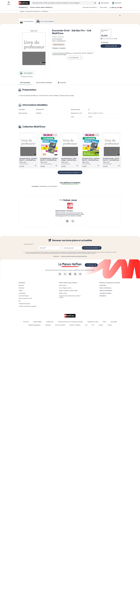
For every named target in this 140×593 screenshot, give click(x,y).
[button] (34, 48)
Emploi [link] (104, 321)
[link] (67, 221)
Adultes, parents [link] (63, 293)
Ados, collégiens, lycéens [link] (65, 288)
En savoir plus (56, 256)
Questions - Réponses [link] (75, 325)
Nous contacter (103, 7)
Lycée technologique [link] (24, 295)
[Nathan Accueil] (24, 3)
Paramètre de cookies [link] (93, 321)
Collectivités (102, 285)
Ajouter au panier (109, 46)
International (102, 295)
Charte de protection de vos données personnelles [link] (70, 321)
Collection (63, 82)
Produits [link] (110, 325)
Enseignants (22, 282)
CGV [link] (93, 325)
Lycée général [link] (22, 293)
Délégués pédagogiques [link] (34, 325)
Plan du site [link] (26, 321)
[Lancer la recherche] (95, 3)
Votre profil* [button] (43, 248)
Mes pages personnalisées (89, 7)
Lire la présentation (74, 57)
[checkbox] (24, 252)
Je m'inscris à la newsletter (91, 248)
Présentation (26, 82)
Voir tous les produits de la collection (69, 172)
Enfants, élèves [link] (62, 285)
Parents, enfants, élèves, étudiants (68, 282)
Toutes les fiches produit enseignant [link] (27, 306)
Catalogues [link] (48, 325)
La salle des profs (115, 7)
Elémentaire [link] (21, 288)
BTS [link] (20, 301)
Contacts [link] (101, 325)
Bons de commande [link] (60, 325)
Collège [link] (20, 290)
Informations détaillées (45, 82)
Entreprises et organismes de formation (109, 282)
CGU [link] (86, 325)
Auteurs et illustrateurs (105, 288)
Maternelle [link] (21, 285)
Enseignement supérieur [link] (24, 303)
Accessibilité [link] (114, 321)
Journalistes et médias (105, 293)
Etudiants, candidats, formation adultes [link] (68, 290)
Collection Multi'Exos (58, 44)
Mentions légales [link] (37, 321)
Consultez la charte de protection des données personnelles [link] (74, 256)
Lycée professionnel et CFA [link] (25, 298)
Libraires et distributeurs (105, 290)
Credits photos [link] (49, 321)
